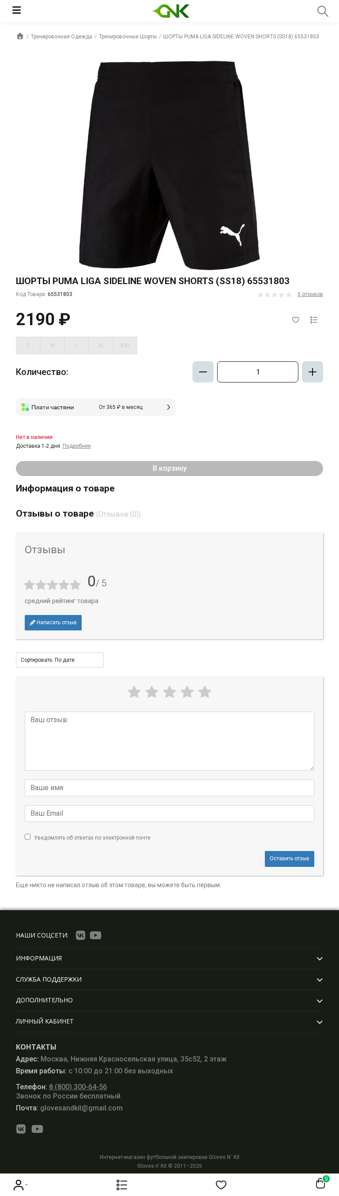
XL (101, 345)
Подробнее (77, 446)
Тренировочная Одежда (61, 37)
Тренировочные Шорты (128, 37)
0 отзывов (310, 294)
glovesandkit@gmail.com (69, 1108)
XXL (125, 345)
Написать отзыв (56, 622)
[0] (318, 1183)
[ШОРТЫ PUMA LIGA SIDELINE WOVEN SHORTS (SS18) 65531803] (169, 165)
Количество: (42, 372)
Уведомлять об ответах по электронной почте (92, 838)
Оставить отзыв (289, 858)
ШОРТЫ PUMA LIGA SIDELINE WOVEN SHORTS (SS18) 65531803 (241, 37)
